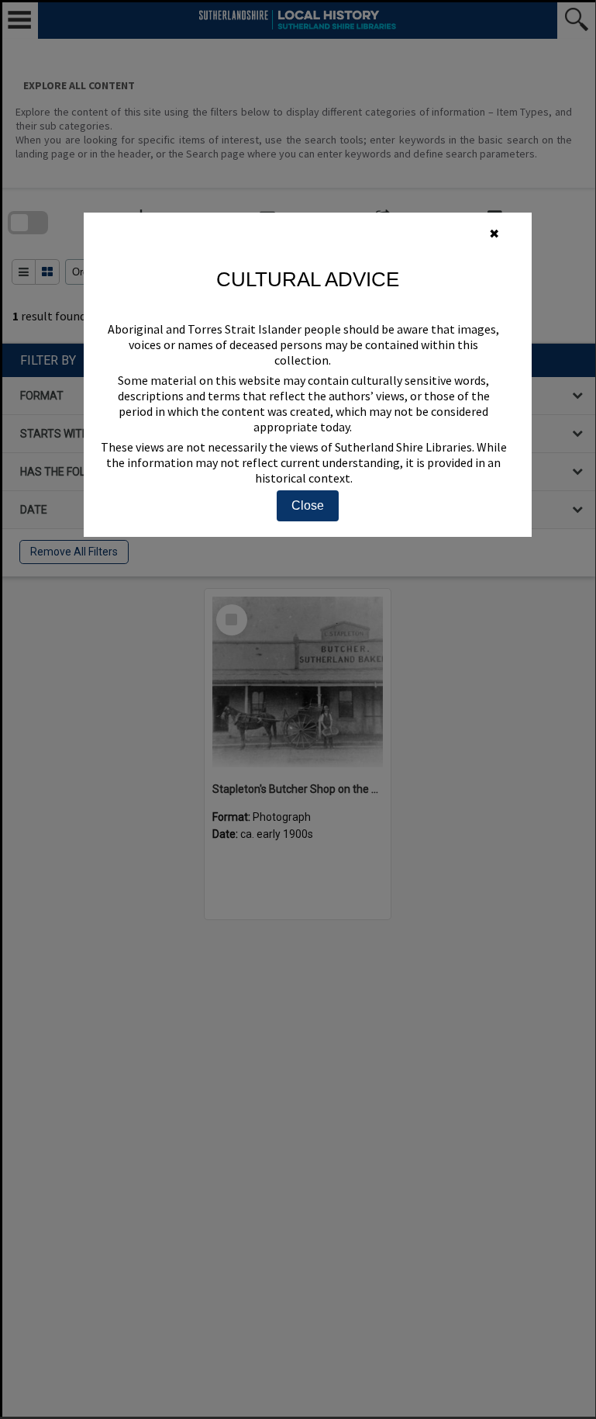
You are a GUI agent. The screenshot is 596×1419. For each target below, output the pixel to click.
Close (307, 505)
